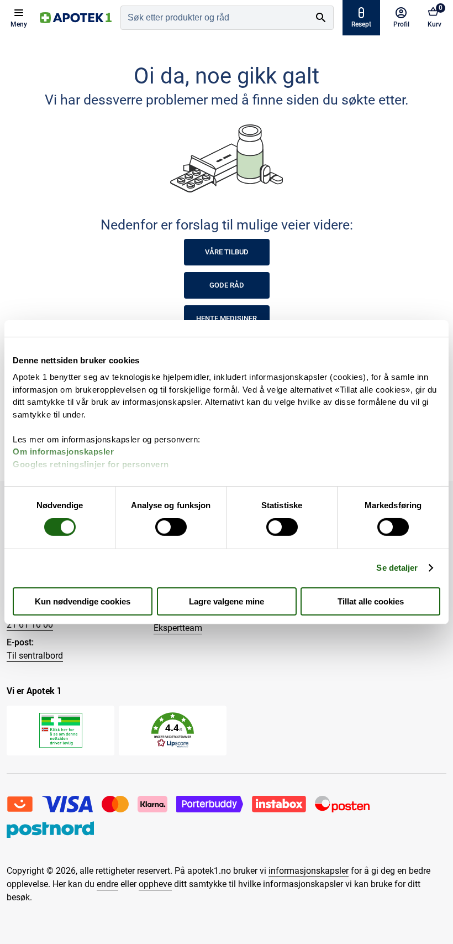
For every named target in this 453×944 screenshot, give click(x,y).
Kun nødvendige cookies (82, 601)
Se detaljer (397, 567)
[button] (172, 730)
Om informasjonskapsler (63, 451)
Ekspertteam (178, 628)
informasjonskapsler (308, 870)
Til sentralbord (35, 655)
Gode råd (226, 285)
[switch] (171, 527)
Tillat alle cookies (371, 601)
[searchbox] (215, 17)
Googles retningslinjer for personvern (91, 463)
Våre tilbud (227, 252)
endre (107, 884)
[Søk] (321, 18)
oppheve (155, 884)
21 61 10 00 (30, 624)
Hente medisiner (226, 318)
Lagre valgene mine (226, 601)
